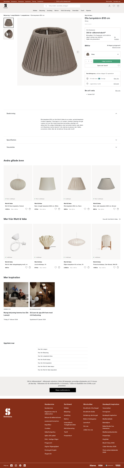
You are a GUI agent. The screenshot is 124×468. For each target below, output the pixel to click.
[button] (88, 24)
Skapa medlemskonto (62, 390)
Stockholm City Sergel (90, 408)
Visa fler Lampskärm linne (45, 356)
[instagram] (16, 465)
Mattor (56, 10)
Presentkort (68, 435)
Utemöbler (75, 10)
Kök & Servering (65, 10)
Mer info (116, 78)
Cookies (47, 428)
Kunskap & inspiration (110, 415)
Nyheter (88, 10)
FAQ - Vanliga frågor (51, 439)
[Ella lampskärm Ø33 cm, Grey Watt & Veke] (49, 51)
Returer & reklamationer (53, 417)
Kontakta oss (117, 1)
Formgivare (21, 1)
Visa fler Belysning (43, 352)
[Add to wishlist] (26, 209)
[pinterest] (20, 465)
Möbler (35, 10)
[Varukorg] (118, 6)
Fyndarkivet (40, 1)
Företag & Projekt (50, 450)
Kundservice (49, 408)
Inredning (49, 10)
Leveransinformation (52, 421)
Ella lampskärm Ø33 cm (37, 15)
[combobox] (62, 5)
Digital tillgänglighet (52, 446)
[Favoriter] (114, 6)
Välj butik (116, 84)
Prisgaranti (48, 443)
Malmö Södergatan (89, 419)
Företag (34, 1)
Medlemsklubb (107, 419)
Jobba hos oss (88, 430)
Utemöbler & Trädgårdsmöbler (70, 424)
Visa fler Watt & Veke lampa (46, 366)
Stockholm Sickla (89, 412)
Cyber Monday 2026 (109, 446)
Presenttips (106, 435)
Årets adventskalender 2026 (110, 451)
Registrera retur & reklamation (51, 413)
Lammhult (86, 422)
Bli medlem (116, 38)
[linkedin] (25, 465)
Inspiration (28, 1)
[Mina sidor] (109, 6)
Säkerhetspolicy (50, 432)
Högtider (106, 439)
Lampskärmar (25, 15)
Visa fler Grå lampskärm (45, 363)
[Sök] (46, 5)
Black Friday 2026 (109, 443)
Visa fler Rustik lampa (44, 359)
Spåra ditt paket (50, 435)
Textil (82, 10)
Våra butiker (109, 1)
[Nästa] (78, 52)
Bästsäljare (106, 422)
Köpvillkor (48, 425)
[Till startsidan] (6, 6)
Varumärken (7, 1)
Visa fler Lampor (42, 349)
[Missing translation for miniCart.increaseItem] (91, 61)
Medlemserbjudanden (110, 432)
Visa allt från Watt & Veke (110, 219)
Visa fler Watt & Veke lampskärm (47, 370)
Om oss (85, 426)
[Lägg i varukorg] (30, 209)
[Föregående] (21, 52)
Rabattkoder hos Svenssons (108, 427)
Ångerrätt (48, 454)
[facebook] (11, 465)
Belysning (42, 10)
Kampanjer (14, 1)
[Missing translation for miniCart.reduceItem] (86, 61)
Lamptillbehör (15, 15)
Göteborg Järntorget (90, 415)
